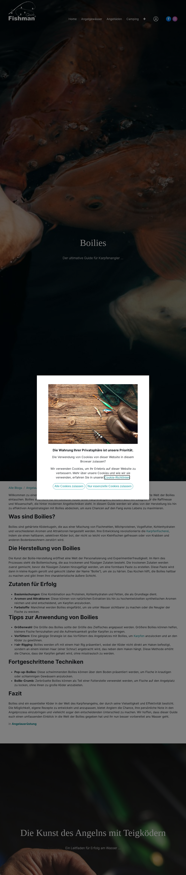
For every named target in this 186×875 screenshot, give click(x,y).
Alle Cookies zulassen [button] (68, 486)
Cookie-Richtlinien (117, 477)
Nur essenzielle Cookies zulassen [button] (110, 486)
